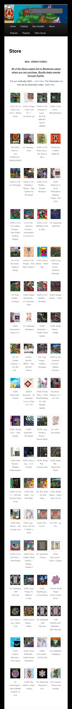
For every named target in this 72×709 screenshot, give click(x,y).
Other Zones (40, 32)
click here (39, 81)
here (52, 84)
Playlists (26, 32)
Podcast (13, 32)
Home (13, 26)
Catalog (24, 26)
